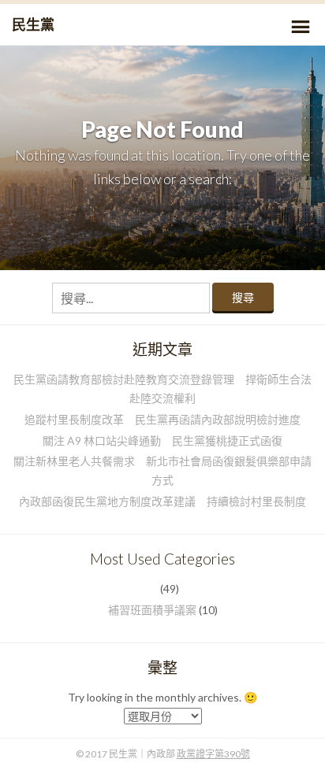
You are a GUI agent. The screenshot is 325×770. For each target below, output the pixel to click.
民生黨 (33, 24)
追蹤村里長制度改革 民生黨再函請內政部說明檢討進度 (162, 419)
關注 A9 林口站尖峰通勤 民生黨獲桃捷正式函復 (162, 440)
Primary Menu (300, 26)
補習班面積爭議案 (152, 609)
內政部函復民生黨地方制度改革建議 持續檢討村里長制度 (162, 501)
